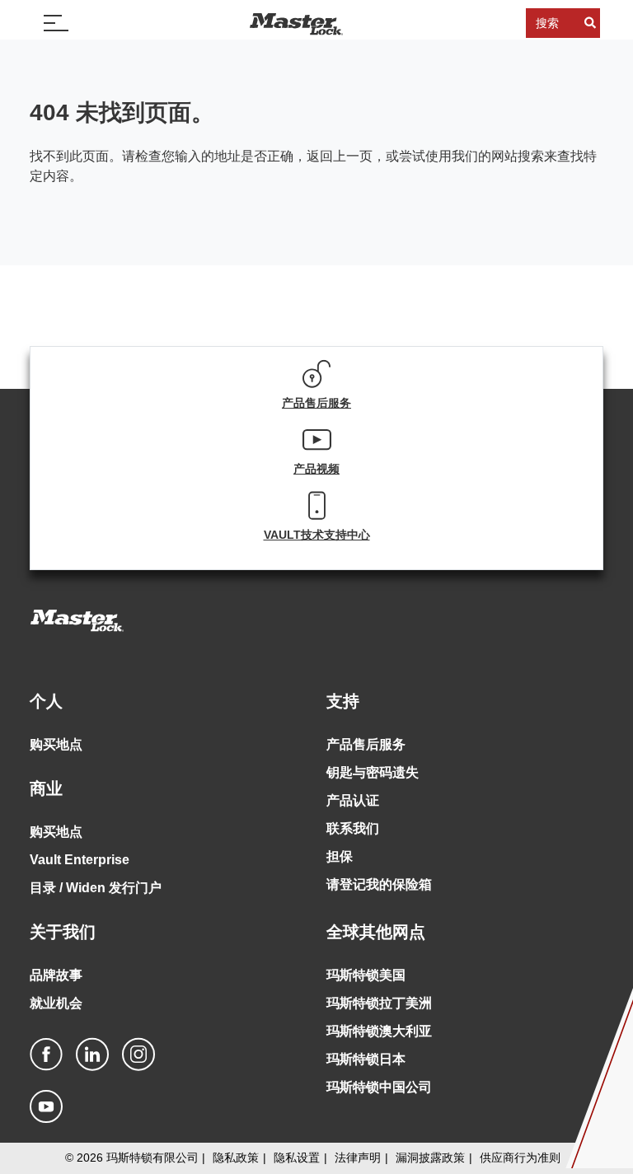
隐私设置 (297, 1157)
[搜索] (590, 23)
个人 (46, 701)
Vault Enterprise (79, 860)
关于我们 (63, 932)
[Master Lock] (296, 23)
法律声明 (358, 1157)
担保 (339, 856)
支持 (342, 701)
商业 (46, 788)
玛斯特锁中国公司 (379, 1087)
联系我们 (352, 828)
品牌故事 (56, 975)
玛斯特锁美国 (366, 975)
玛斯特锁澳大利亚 (379, 1031)
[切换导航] (56, 23)
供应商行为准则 (520, 1157)
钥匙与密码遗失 (372, 772)
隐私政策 (236, 1157)
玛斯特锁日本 (366, 1059)
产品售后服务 (366, 744)
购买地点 (56, 744)
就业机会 (56, 1003)
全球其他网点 (375, 932)
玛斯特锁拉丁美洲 (379, 1003)
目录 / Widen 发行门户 (96, 888)
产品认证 (352, 800)
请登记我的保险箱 (379, 884)
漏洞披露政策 (430, 1157)
